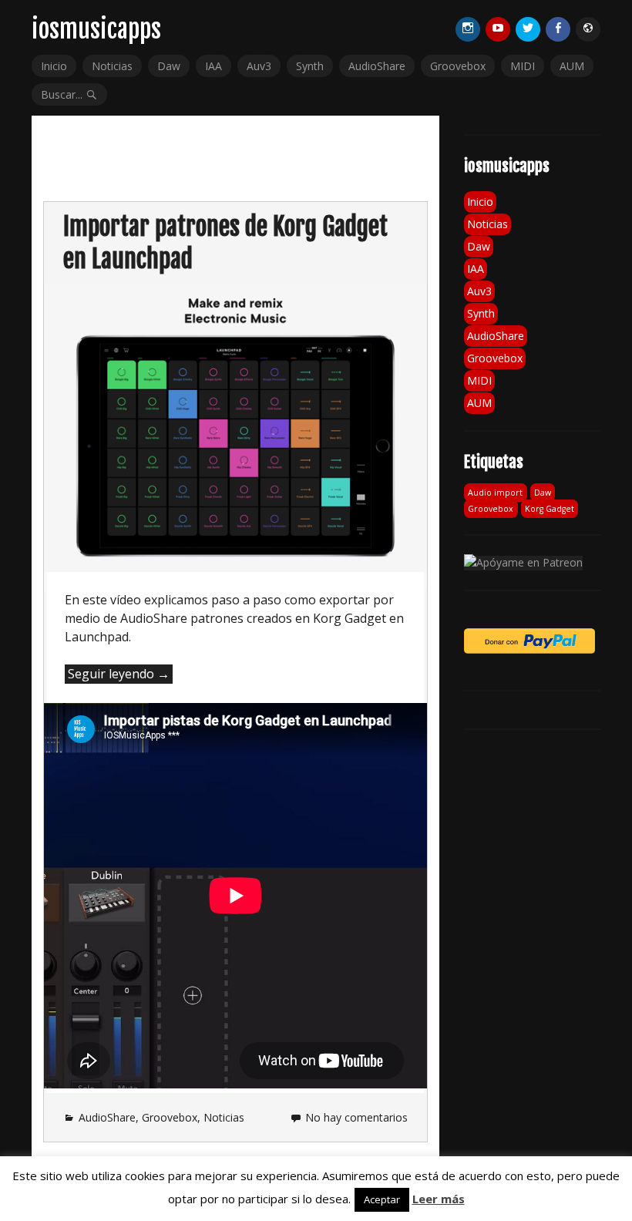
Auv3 (259, 66)
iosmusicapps (96, 29)
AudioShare (376, 66)
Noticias (112, 66)
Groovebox (458, 66)
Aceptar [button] (382, 1199)
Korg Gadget (549, 508)
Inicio (54, 66)
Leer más (438, 1198)
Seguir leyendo (120, 674)
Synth (310, 66)
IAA (213, 66)
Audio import (495, 492)
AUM (572, 66)
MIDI (522, 66)
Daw (168, 66)
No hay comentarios (356, 1117)
